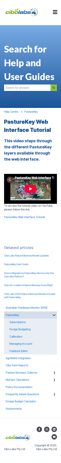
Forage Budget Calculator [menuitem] (21, 401)
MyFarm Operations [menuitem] (17, 379)
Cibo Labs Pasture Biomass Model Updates (26, 255)
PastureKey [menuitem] (12, 315)
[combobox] (27, 87)
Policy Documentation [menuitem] (19, 387)
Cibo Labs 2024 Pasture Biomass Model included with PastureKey (29, 296)
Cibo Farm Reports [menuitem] (17, 365)
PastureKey (31, 111)
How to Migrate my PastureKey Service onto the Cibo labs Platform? (29, 275)
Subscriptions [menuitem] (17, 322)
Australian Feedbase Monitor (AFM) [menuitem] (26, 307)
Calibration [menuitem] (15, 336)
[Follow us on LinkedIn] (54, 429)
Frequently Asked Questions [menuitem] (22, 394)
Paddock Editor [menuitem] (18, 351)
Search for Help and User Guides (29, 63)
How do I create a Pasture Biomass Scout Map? (28, 285)
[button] (54, 315)
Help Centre (11, 111)
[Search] (53, 87)
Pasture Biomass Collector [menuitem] (22, 372)
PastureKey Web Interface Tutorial (24, 217)
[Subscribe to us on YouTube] (54, 437)
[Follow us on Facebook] (39, 429)
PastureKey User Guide (16, 264)
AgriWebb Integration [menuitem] (18, 358)
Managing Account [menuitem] (20, 343)
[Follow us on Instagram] (46, 429)
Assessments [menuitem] (14, 408)
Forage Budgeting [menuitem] (19, 329)
